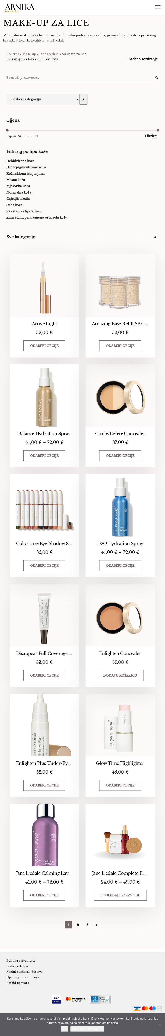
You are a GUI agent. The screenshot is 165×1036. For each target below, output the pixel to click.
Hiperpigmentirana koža (26, 167)
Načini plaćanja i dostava (24, 971)
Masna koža (15, 180)
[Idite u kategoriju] (83, 99)
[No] (159, 1025)
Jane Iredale (48, 54)
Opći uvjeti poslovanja (22, 977)
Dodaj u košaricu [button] (120, 675)
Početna (12, 54)
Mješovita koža (18, 186)
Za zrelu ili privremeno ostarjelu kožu (36, 217)
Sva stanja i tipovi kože (24, 211)
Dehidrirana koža (20, 161)
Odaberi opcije (44, 346)
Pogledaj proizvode (120, 895)
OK (64, 1029)
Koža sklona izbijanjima (25, 174)
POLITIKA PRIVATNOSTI (87, 1029)
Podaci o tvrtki (17, 966)
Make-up (29, 54)
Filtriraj (151, 136)
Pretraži (156, 77)
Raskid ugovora (17, 982)
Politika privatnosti (20, 960)
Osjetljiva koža (18, 199)
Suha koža (14, 205)
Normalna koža (18, 192)
